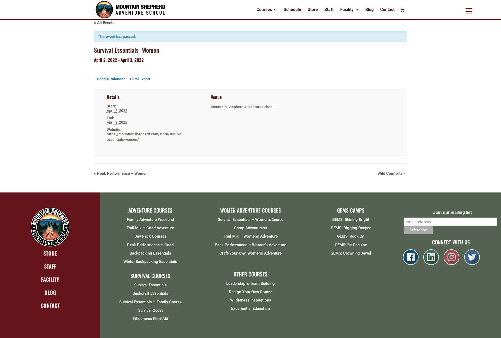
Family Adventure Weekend (150, 219)
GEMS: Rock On (350, 236)
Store (313, 10)
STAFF (50, 266)
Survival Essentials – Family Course (150, 302)
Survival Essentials (150, 285)
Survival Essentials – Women (243, 219)
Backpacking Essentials (150, 253)
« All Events (104, 22)
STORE (50, 253)
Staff (329, 10)
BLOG (50, 292)
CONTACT (50, 305)
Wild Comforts (392, 173)
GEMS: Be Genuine (351, 245)
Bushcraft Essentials (150, 293)
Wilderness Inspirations (250, 300)
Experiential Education (250, 308)
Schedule (292, 10)
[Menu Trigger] (469, 11)
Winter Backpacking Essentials (150, 261)
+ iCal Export (139, 79)
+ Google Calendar (109, 79)
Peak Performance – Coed (150, 245)
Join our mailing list (452, 212)
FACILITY (50, 279)
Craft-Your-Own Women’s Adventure (250, 253)
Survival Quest (150, 310)
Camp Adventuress (250, 228)
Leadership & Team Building (250, 283)
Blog (369, 10)
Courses (264, 10)
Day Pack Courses (150, 236)
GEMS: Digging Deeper (351, 228)
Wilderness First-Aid (150, 318)
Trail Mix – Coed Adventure (150, 228)
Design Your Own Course (250, 291)
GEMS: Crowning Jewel (351, 253)
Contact (387, 10)
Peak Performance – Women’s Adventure (250, 245)
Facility (347, 10)
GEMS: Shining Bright (350, 219)
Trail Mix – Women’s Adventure (251, 236)
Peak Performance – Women (120, 173)
